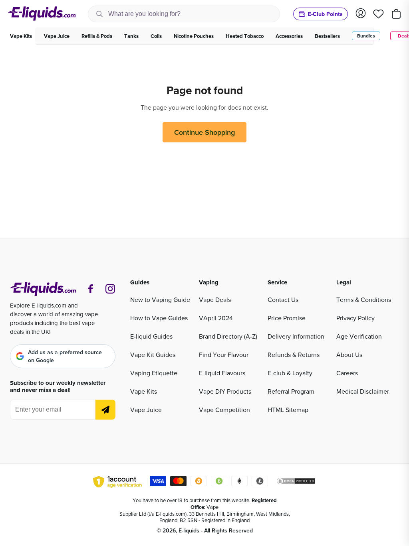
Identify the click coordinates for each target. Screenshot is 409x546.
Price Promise (287, 317)
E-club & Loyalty (290, 373)
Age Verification (359, 336)
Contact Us (283, 299)
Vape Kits (143, 391)
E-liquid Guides (151, 336)
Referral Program (291, 391)
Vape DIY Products (225, 391)
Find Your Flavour (223, 354)
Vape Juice (146, 409)
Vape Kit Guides (152, 354)
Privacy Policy (355, 317)
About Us (349, 354)
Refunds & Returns (294, 354)
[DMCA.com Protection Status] (296, 482)
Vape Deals (215, 299)
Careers (347, 373)
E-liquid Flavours (222, 373)
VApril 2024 (216, 317)
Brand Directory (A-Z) (228, 336)
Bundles (366, 35)
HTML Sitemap (288, 409)
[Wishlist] (378, 14)
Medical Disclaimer (362, 391)
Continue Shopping (204, 132)
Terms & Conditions (363, 299)
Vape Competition (224, 409)
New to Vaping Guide (160, 299)
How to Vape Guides (159, 317)
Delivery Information (296, 336)
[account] (360, 13)
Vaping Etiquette (153, 373)
